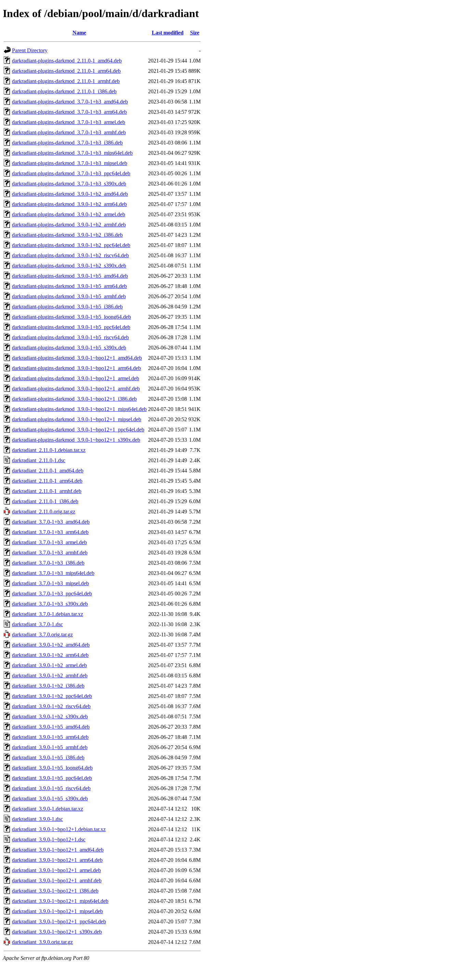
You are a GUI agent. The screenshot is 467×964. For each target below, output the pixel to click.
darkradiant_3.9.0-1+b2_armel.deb (49, 665)
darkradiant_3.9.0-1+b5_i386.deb (48, 757)
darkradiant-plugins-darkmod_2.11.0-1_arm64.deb (66, 71)
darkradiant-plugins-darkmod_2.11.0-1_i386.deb (64, 91)
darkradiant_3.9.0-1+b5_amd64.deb (51, 727)
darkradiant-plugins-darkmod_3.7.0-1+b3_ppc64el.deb (71, 173)
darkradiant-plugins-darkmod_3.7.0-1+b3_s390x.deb (69, 184)
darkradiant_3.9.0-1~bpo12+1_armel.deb (56, 870)
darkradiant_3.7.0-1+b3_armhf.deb (50, 552)
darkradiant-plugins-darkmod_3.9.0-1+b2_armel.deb (68, 214)
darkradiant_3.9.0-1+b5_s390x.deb (50, 798)
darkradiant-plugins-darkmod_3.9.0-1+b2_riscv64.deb (70, 255)
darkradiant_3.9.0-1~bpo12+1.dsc (48, 839)
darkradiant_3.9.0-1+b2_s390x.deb (50, 716)
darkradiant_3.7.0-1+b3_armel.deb (49, 542)
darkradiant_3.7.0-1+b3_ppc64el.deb (52, 593)
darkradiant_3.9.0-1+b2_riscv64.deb (51, 706)
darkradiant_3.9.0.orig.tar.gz (42, 942)
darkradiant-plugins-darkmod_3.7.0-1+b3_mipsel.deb (69, 163)
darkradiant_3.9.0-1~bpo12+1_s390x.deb (57, 932)
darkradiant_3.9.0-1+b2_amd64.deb (51, 645)
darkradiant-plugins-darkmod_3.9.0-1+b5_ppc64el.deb (71, 327)
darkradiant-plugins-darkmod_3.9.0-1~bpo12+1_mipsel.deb (76, 419)
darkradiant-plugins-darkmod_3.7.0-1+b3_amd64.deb (70, 102)
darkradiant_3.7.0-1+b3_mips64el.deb (53, 573)
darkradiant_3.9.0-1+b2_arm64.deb (50, 655)
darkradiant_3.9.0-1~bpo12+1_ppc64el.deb (59, 921)
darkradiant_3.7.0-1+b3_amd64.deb (51, 522)
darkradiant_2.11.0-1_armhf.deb (46, 491)
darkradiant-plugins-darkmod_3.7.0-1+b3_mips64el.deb (72, 153)
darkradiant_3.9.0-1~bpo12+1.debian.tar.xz (59, 829)
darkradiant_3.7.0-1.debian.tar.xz (47, 614)
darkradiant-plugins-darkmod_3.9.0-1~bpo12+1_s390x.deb (76, 440)
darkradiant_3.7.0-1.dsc (37, 624)
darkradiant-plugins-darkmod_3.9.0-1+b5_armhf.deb (69, 296)
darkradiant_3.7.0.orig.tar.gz (42, 634)
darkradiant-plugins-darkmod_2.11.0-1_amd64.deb (67, 61)
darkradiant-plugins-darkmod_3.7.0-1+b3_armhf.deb (69, 132)
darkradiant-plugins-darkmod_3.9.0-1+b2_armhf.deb (69, 225)
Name (79, 33)
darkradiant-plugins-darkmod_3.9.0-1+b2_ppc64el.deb (71, 245)
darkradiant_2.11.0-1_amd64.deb (47, 470)
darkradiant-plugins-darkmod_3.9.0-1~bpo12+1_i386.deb (74, 399)
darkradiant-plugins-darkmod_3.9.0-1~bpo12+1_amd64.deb (77, 358)
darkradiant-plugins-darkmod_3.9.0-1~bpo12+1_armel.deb (75, 378)
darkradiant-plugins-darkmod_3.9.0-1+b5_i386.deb (67, 306)
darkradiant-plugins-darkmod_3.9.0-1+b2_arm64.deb (69, 204)
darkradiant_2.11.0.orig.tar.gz (43, 511)
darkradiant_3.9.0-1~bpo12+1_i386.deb (55, 891)
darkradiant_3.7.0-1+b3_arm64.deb (50, 532)
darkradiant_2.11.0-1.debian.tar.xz (48, 450)
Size (194, 33)
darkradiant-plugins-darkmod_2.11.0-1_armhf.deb (66, 81)
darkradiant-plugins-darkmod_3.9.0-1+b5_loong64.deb (71, 317)
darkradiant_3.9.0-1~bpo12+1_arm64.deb (57, 860)
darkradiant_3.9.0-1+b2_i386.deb (48, 686)
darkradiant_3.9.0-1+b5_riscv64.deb (51, 788)
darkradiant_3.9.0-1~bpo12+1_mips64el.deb (60, 901)
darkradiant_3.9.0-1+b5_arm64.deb (50, 737)
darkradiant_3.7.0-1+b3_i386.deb (48, 563)
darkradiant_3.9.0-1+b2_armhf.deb (50, 675)
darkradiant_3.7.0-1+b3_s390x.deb (50, 604)
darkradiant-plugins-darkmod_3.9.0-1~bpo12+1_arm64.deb (76, 368)
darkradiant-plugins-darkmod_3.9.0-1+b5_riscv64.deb (70, 337)
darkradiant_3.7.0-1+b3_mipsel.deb (50, 583)
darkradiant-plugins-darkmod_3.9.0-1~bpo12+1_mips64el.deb (79, 409)
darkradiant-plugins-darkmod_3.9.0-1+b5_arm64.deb (69, 286)
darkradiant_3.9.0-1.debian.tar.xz (47, 809)
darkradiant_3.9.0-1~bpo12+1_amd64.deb (58, 850)
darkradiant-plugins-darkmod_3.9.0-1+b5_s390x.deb (69, 347)
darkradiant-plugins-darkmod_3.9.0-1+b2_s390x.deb (69, 265)
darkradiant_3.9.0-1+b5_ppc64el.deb (52, 778)
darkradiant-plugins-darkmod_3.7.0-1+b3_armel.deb (68, 122)
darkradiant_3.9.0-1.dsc (37, 819)
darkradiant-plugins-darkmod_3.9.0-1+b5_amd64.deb (70, 276)
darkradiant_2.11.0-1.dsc (38, 460)
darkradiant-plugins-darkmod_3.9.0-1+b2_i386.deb (67, 235)
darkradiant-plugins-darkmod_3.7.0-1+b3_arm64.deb (69, 112)
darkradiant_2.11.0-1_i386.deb (45, 501)
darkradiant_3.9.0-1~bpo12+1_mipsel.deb (57, 911)
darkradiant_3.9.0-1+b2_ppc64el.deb (52, 696)
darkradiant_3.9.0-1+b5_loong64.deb (52, 768)
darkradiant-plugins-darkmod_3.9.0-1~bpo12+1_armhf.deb (76, 388)
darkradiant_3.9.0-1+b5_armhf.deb (50, 747)
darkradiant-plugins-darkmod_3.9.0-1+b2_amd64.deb (70, 194)
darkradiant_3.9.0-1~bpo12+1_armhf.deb (57, 880)
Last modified (168, 33)
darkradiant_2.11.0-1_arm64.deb (47, 481)
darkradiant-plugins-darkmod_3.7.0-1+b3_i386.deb (67, 143)
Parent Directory (30, 50)
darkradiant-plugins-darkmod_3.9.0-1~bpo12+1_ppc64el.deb (78, 429)
